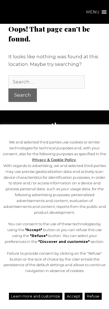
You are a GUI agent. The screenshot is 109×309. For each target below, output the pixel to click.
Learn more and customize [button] (35, 296)
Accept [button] (73, 296)
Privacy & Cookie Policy (54, 160)
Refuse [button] (93, 296)
